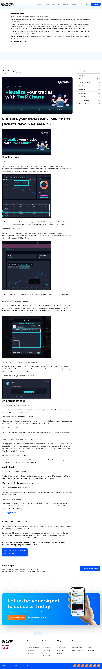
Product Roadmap (33, 647)
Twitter (54, 542)
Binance (90, 644)
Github (12, 545)
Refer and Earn (77, 647)
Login (85, 4)
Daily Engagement (78, 650)
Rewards (75, 4)
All (4, 73)
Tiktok (34, 545)
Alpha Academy (62, 647)
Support (59, 653)
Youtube (28, 545)
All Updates (61, 650)
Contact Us (30, 650)
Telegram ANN (37, 542)
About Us (30, 644)
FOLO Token (56, 4)
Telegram (27, 542)
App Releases (10, 73)
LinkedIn (5, 545)
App (3, 542)
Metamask (90, 650)
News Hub (66, 4)
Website (9, 542)
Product (46, 4)
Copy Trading (46, 650)
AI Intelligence (46, 647)
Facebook (61, 542)
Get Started (30, 653)
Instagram (20, 545)
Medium (47, 542)
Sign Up (95, 4)
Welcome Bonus (77, 644)
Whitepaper (17, 542)
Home (39, 4)
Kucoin (89, 647)
